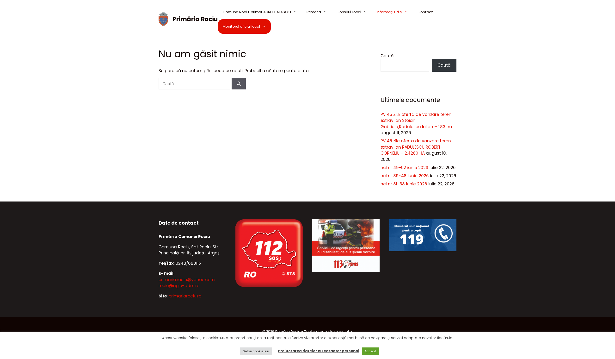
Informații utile (389, 11)
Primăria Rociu (195, 19)
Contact (425, 11)
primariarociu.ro (185, 296)
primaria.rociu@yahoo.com (187, 280)
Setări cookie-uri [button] (256, 351)
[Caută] (239, 84)
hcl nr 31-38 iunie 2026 (404, 184)
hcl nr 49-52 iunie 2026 (404, 167)
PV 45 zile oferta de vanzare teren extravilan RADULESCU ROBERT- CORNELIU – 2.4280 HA (416, 147)
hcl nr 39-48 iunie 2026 (405, 176)
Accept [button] (370, 351)
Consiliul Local (349, 11)
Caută (387, 56)
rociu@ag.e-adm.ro (179, 286)
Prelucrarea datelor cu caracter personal (318, 350)
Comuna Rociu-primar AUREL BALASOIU (257, 11)
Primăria (314, 11)
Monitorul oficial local (241, 26)
